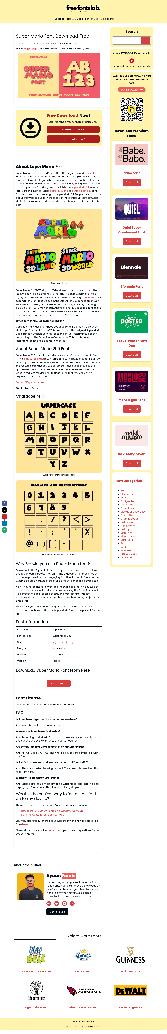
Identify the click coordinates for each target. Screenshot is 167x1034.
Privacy (68, 1026)
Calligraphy (127, 501)
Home (19, 43)
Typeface (30, 43)
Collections (127, 508)
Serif (123, 546)
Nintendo (95, 173)
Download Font (59, 683)
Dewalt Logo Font (130, 1007)
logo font (38, 358)
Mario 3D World (59, 190)
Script (124, 543)
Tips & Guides (129, 553)
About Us (86, 1026)
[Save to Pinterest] (4, 517)
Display (69, 642)
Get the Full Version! (73, 139)
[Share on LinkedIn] (4, 523)
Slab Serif (126, 550)
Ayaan (61, 876)
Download (132, 182)
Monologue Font (132, 400)
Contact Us (97, 1026)
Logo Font (58, 642)
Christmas (127, 504)
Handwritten (128, 525)
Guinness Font (130, 971)
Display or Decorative (133, 511)
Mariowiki (90, 297)
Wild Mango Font (132, 454)
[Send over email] (4, 530)
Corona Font (83, 971)
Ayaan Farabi (30, 48)
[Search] (145, 40)
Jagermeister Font (36, 1007)
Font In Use (127, 515)
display (28, 358)
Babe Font (132, 173)
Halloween (127, 522)
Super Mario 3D (82, 190)
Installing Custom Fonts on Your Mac (42, 814)
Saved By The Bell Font (36, 971)
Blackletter (127, 494)
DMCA (76, 1026)
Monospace (128, 536)
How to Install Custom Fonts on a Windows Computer (52, 811)
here (25, 824)
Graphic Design (130, 518)
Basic (124, 490)
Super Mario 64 (80, 187)
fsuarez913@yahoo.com (30, 382)
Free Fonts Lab (87, 1021)
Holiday (125, 529)
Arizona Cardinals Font (83, 1007)
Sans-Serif (127, 539)
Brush (124, 497)
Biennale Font (132, 286)
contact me (53, 830)
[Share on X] (4, 510)
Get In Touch (57, 911)
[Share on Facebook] (4, 503)
